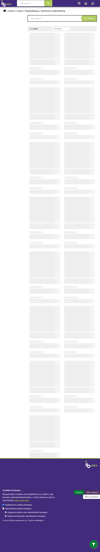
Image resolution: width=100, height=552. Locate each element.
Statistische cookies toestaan (18, 505)
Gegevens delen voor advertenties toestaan (27, 512)
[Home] (7, 3)
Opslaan (79, 492)
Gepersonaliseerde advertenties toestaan (26, 516)
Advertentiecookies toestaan (18, 509)
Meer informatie (22, 500)
